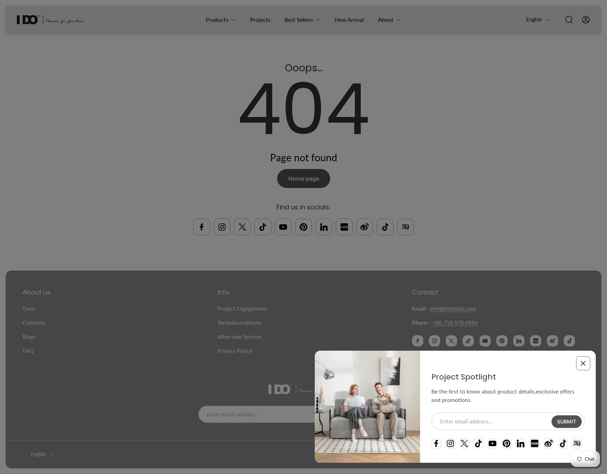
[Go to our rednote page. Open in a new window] (535, 443)
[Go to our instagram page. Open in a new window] (450, 443)
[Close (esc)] (583, 363)
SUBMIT (566, 421)
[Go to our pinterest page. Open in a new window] (506, 443)
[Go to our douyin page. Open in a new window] (563, 443)
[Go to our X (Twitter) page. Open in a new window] (464, 443)
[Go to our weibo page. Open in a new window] (549, 443)
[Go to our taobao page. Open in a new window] (577, 443)
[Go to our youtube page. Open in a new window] (492, 443)
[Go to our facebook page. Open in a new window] (436, 443)
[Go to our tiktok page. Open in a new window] (478, 443)
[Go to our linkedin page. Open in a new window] (521, 443)
